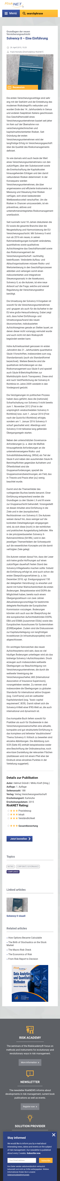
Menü (13, 13)
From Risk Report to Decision (22, 959)
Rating (11, 867)
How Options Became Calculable (24, 937)
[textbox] (39, 13)
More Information (29, 1062)
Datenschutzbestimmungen (18, 1175)
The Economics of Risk (19, 954)
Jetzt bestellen (18, 838)
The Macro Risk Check (19, 949)
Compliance (13, 872)
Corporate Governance (28, 867)
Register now (29, 1106)
